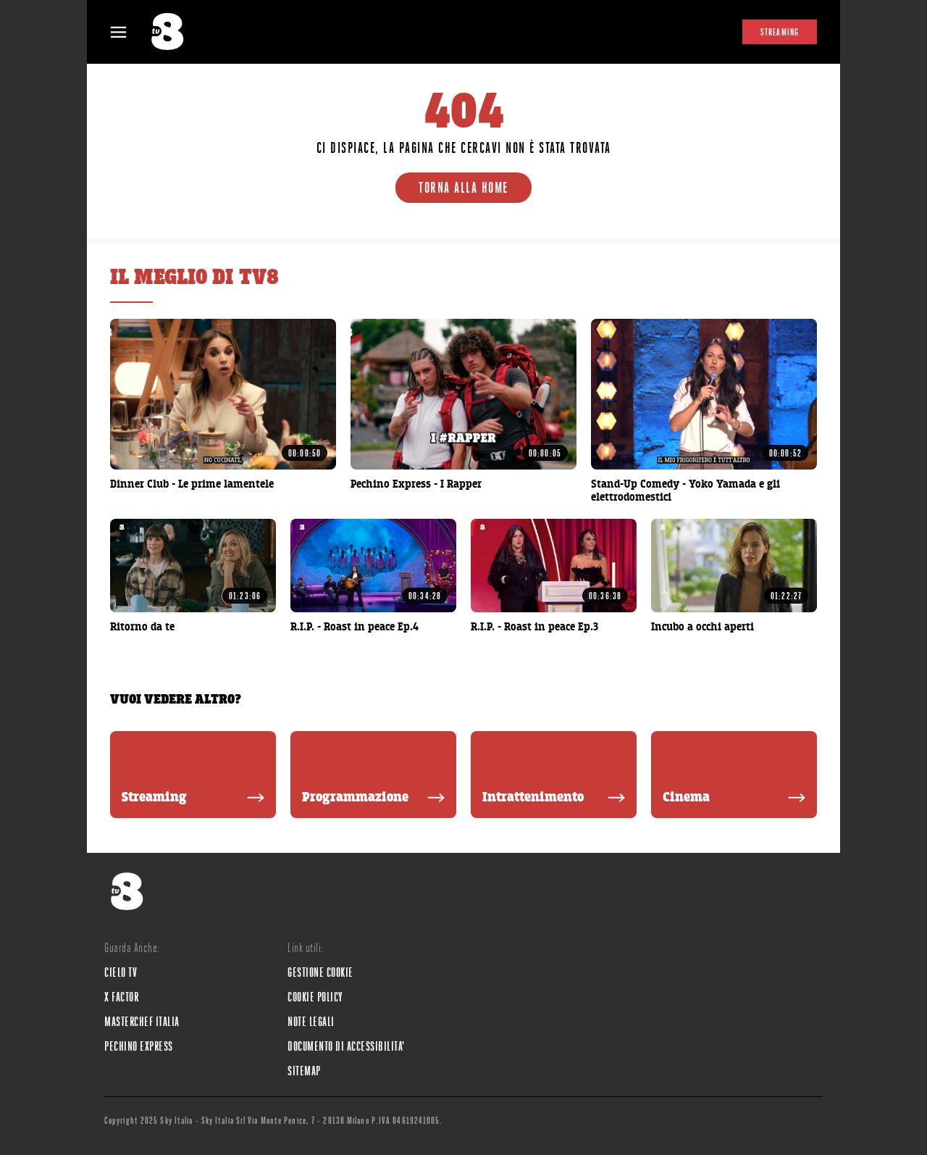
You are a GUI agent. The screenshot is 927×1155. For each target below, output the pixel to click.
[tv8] (174, 32)
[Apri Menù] (127, 32)
